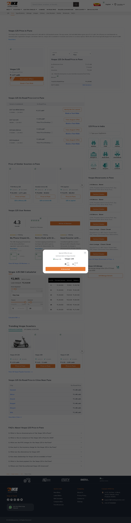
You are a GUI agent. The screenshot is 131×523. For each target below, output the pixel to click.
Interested (65, 269)
